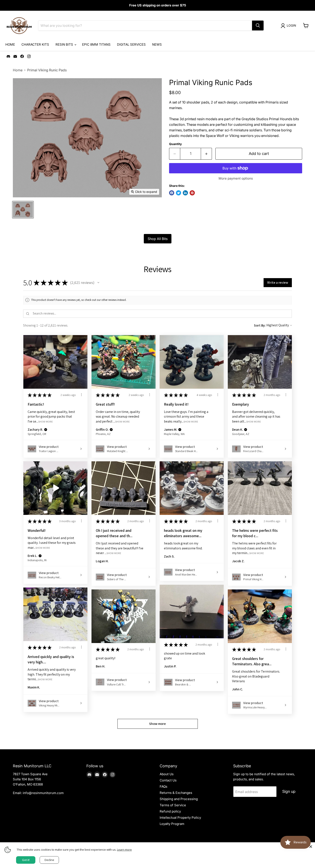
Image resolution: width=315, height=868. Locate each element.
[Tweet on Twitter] (178, 192)
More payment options (236, 178)
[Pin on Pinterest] (192, 192)
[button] (98, 282)
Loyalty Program (172, 824)
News (157, 44)
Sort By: (260, 325)
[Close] (311, 846)
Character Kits (35, 44)
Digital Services (131, 44)
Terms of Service (173, 805)
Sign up (289, 791)
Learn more (124, 850)
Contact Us (168, 780)
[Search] (258, 25)
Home (10, 44)
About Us (167, 774)
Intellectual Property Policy (180, 818)
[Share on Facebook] (171, 192)
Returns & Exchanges (176, 793)
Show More (45, 421)
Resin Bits (65, 44)
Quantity (175, 144)
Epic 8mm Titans (96, 44)
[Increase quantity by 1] (206, 154)
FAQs (163, 786)
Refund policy (170, 811)
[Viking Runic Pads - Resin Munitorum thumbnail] (22, 209)
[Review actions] (81, 395)
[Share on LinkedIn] (185, 192)
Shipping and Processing (179, 799)
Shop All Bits (158, 239)
